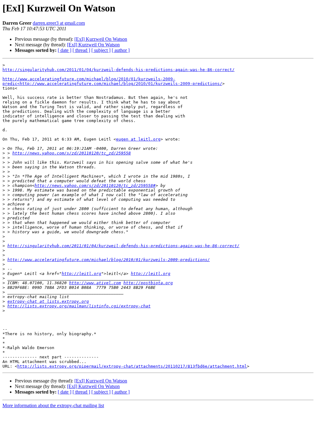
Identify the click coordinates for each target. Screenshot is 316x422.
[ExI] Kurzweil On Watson (100, 39)
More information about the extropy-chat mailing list (53, 405)
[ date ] (64, 50)
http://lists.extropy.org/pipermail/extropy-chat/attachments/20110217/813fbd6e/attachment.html (132, 366)
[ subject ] (100, 50)
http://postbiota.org (148, 283)
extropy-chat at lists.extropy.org (48, 301)
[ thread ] (81, 50)
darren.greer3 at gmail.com (59, 23)
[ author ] (121, 50)
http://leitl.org (81, 273)
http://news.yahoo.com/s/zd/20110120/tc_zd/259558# (95, 185)
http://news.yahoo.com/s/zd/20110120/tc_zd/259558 (71, 153)
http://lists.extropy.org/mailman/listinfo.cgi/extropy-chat (79, 306)
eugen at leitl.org (138, 139)
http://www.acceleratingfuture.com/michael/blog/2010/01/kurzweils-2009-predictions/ (108, 259)
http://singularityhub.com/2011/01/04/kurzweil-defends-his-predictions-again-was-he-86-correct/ (118, 69)
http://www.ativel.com (95, 283)
